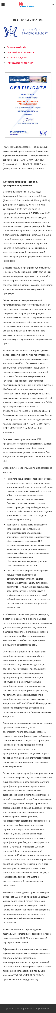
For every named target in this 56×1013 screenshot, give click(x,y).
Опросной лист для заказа (20, 52)
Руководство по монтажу (20, 62)
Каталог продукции (17, 57)
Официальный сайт (16, 47)
